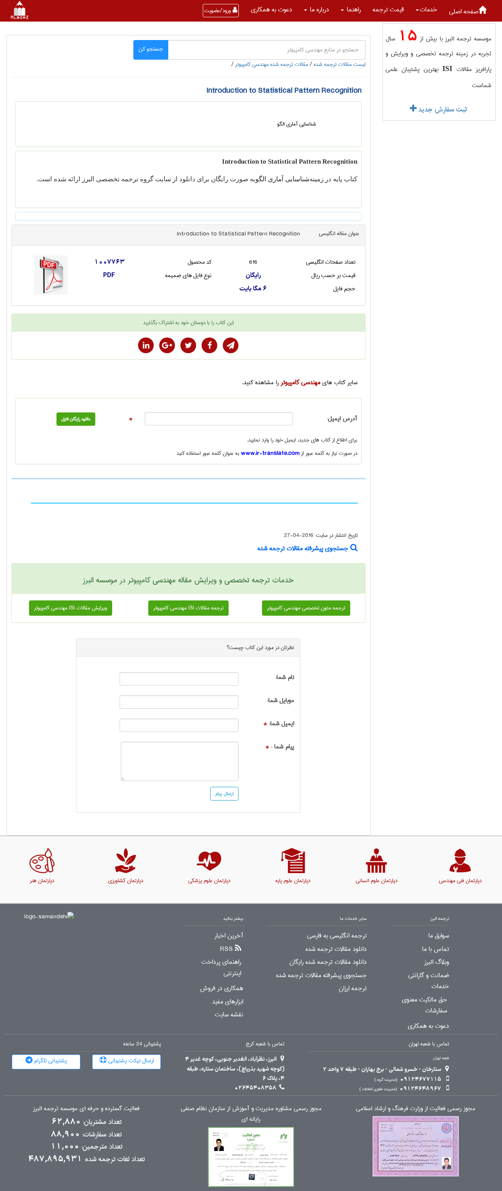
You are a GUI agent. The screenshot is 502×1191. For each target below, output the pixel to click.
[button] (426, 10)
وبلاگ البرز (436, 962)
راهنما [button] (353, 9)
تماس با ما (435, 949)
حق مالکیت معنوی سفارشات (424, 1005)
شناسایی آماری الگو (282, 179)
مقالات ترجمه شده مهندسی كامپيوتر (271, 64)
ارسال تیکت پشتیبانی (130, 1061)
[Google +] (167, 345)
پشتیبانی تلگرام (50, 1061)
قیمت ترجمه (388, 9)
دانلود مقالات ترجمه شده (336, 949)
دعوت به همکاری (271, 9)
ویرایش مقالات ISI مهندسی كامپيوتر (70, 608)
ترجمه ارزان (353, 988)
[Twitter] (188, 345)
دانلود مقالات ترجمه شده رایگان (328, 962)
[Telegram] (230, 345)
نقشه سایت (229, 1014)
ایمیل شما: (281, 724)
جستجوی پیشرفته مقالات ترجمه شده (304, 548)
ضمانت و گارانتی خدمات (428, 981)
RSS (226, 949)
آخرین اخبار (229, 935)
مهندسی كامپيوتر (300, 382)
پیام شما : (282, 747)
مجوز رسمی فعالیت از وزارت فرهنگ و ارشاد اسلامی (415, 1108)
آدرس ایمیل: (342, 418)
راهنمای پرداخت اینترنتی (221, 968)
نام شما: (284, 677)
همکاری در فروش (221, 988)
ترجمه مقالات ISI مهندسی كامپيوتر (188, 608)
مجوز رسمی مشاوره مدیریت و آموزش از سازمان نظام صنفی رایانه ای (251, 1114)
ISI (447, 68)
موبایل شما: (280, 700)
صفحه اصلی (463, 11)
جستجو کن (150, 49)
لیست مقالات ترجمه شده (340, 64)
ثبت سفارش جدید (442, 109)
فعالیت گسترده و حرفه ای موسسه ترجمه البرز (86, 1108)
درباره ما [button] (318, 9)
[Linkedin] (146, 345)
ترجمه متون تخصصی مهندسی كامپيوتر (306, 608)
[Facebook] (209, 345)
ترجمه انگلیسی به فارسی (337, 935)
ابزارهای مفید (227, 1001)
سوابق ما (438, 935)
